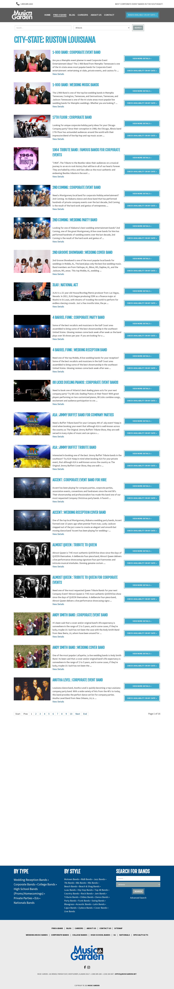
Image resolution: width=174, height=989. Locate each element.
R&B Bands (86, 879)
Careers (79, 928)
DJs (36, 898)
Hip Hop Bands (85, 889)
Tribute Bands (71, 897)
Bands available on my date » (142, 15)
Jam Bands (100, 893)
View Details (58, 74)
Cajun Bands (70, 907)
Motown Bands (71, 879)
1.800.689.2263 (27, 4)
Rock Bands (87, 893)
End (85, 713)
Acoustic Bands (83, 904)
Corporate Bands (24, 884)
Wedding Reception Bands (30, 880)
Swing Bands (98, 900)
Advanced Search (138, 897)
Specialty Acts (140, 935)
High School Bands (100, 935)
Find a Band (57, 928)
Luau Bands (70, 889)
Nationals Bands (24, 903)
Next (77, 713)
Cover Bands (100, 907)
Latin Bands (99, 904)
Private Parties (23, 898)
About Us (91, 928)
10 (71, 713)
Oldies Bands (86, 897)
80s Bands (81, 882)
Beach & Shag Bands (89, 886)
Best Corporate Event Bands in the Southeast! (139, 4)
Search (138, 28)
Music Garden (93, 985)
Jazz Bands (99, 879)
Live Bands (69, 911)
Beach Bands (70, 886)
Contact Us (105, 928)
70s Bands (69, 882)
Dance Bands (101, 897)
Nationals (124, 935)
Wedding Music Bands (37, 935)
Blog (68, 928)
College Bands (46, 884)
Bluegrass (69, 904)
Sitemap (118, 928)
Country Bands (71, 893)
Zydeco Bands (85, 907)
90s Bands (93, 882)
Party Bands (70, 900)
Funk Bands (84, 900)
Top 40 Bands (101, 889)
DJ (115, 935)
